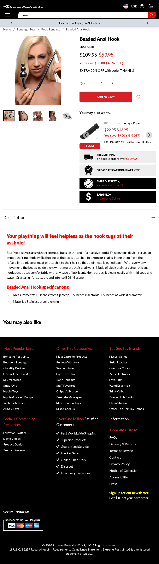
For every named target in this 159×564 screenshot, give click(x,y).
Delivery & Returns (122, 444)
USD (127, 6)
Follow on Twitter (14, 432)
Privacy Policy (119, 464)
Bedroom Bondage (15, 362)
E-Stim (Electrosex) (15, 374)
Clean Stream (118, 403)
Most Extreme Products (71, 356)
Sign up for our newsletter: (129, 493)
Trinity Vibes (117, 391)
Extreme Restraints (65, 545)
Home (7, 29)
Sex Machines (12, 379)
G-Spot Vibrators (67, 391)
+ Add (90, 146)
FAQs (113, 437)
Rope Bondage (50, 29)
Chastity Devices (14, 368)
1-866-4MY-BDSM (123, 430)
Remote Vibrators (68, 362)
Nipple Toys (11, 391)
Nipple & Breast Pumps (18, 397)
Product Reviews (14, 450)
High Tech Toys (66, 374)
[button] (23, 115)
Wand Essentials (120, 385)
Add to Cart (105, 97)
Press (113, 484)
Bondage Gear (26, 29)
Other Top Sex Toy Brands (126, 408)
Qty (82, 83)
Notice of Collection (123, 470)
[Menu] (7, 15)
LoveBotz (115, 379)
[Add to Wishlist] (138, 97)
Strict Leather (118, 362)
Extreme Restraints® (117, 549)
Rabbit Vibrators (14, 403)
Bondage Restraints (16, 356)
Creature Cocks (119, 368)
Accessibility (118, 477)
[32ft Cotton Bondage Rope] (90, 131)
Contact (115, 457)
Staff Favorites (65, 385)
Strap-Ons (10, 385)
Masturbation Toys (68, 403)
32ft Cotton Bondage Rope (122, 123)
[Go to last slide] (10, 116)
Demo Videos (12, 438)
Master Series (118, 356)
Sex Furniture (65, 368)
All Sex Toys (11, 408)
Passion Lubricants (121, 397)
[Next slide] (66, 116)
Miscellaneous (65, 408)
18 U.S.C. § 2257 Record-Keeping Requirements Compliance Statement (55, 549)
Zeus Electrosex (119, 374)
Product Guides (13, 444)
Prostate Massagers (69, 397)
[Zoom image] (38, 70)
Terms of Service (121, 451)
